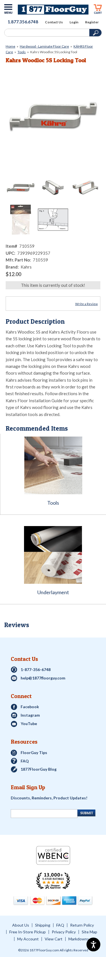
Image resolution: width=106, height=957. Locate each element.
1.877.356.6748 (23, 21)
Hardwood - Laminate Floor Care (44, 46)
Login (74, 22)
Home (10, 46)
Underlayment (53, 592)
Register (92, 22)
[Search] (46, 32)
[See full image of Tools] (53, 465)
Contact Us (54, 22)
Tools (22, 52)
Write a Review (86, 304)
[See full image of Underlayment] (53, 555)
